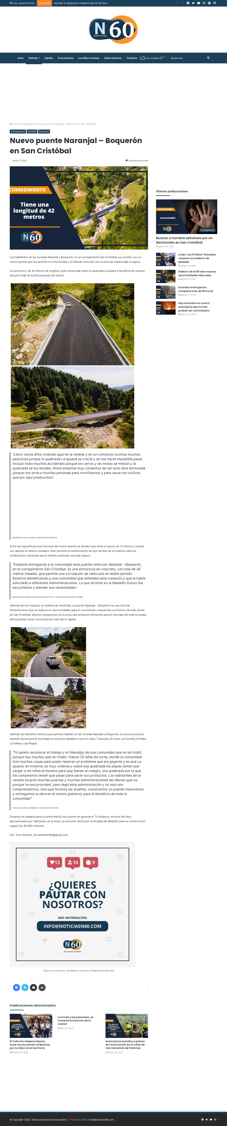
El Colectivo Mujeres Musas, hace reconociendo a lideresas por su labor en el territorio (30, 1044)
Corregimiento (28, 123)
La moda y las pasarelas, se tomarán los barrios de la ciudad (75, 1020)
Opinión (49, 58)
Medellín (32, 131)
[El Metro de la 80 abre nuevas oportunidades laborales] (166, 276)
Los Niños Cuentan (88, 58)
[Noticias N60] (113, 30)
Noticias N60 (80, 1119)
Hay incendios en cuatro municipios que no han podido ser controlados (194, 306)
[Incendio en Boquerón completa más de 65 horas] (166, 292)
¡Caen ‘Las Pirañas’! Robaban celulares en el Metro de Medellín (197, 258)
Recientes (44, 131)
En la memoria (65, 58)
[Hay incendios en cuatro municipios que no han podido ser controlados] (166, 308)
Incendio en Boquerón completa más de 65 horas (81, 3)
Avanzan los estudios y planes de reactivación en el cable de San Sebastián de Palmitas (125, 1044)
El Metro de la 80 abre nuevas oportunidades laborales (197, 273)
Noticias (33, 58)
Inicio (21, 58)
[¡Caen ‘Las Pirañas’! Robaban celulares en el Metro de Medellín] (166, 259)
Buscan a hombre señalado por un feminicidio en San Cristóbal (184, 240)
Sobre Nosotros (113, 58)
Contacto (132, 58)
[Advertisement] (113, 92)
